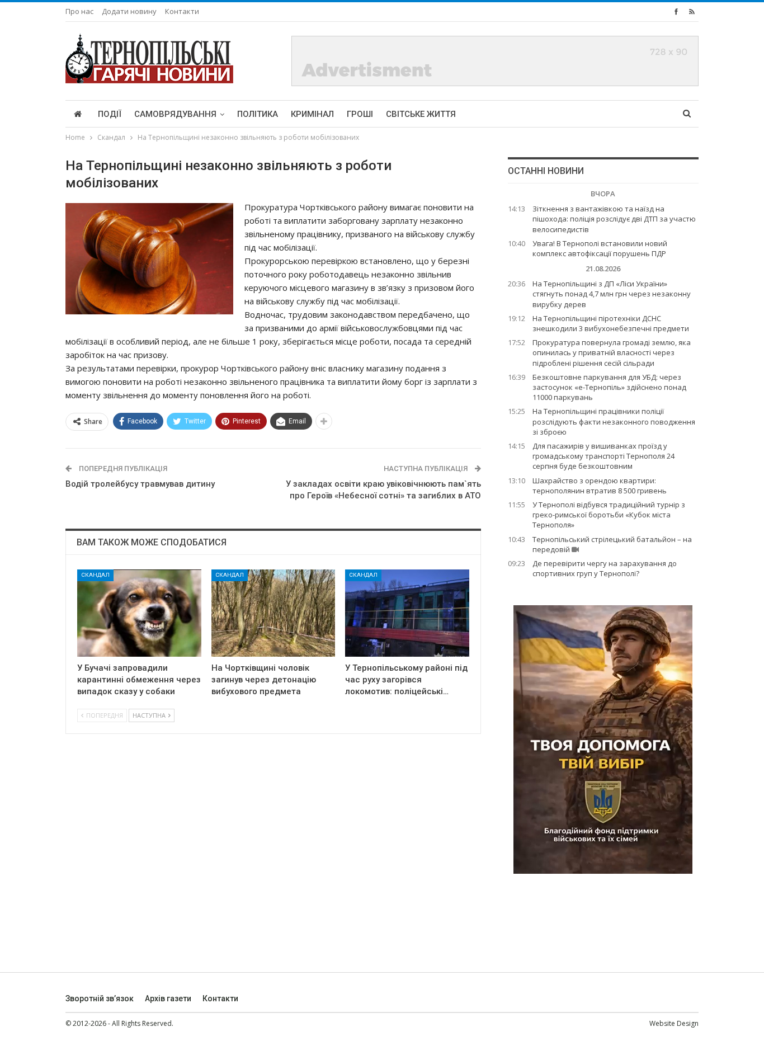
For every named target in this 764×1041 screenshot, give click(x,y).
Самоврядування (175, 114)
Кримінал (312, 114)
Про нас (79, 11)
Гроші (360, 114)
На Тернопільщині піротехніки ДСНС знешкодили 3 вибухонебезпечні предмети (610, 323)
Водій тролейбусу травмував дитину (140, 484)
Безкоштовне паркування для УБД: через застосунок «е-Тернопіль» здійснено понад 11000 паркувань (609, 387)
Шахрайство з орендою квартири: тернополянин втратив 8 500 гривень (599, 485)
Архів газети (168, 998)
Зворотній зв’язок (99, 998)
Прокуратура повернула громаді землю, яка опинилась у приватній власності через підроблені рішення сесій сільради (611, 352)
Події (109, 114)
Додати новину (129, 11)
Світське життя (421, 114)
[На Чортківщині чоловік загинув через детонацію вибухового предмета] (273, 612)
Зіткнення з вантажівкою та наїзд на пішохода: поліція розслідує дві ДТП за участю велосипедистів (614, 219)
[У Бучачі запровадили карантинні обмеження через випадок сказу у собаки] (139, 612)
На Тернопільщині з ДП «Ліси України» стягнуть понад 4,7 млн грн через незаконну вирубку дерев (611, 294)
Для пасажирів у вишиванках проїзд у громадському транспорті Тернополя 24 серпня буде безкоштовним (603, 456)
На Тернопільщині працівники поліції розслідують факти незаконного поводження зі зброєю (613, 421)
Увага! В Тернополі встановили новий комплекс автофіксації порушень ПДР (599, 248)
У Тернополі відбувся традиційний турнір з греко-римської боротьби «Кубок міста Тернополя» (608, 515)
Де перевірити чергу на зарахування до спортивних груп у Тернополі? (604, 568)
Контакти (182, 11)
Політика (257, 114)
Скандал (95, 575)
